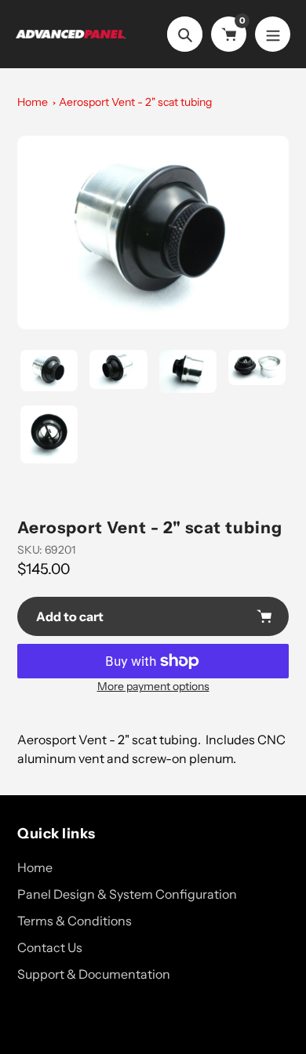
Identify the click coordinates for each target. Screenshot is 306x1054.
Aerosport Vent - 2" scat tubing (135, 102)
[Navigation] (272, 34)
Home (32, 102)
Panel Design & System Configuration (127, 894)
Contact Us (49, 947)
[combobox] (153, 749)
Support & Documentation (93, 974)
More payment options (153, 686)
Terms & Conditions (74, 921)
